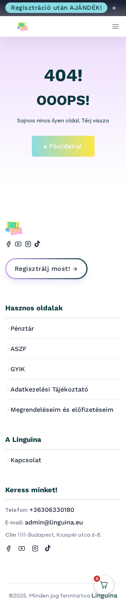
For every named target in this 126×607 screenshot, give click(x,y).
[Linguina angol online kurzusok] (24, 26)
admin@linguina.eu (54, 522)
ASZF (18, 348)
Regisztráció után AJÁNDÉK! (56, 7)
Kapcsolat (25, 460)
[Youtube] (18, 243)
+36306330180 (51, 509)
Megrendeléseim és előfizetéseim (61, 409)
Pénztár (22, 328)
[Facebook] (8, 243)
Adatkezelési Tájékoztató (49, 389)
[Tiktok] (37, 243)
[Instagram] (28, 243)
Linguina (104, 595)
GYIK (17, 369)
